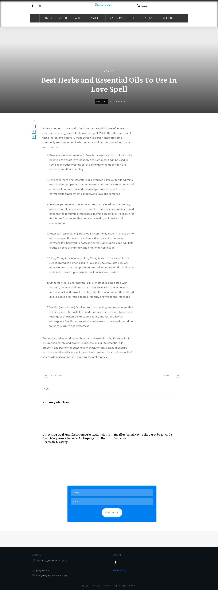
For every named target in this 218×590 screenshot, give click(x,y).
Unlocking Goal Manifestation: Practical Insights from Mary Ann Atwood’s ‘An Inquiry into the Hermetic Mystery (76, 427)
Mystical (101, 101)
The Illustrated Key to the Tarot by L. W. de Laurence (147, 427)
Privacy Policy (119, 570)
